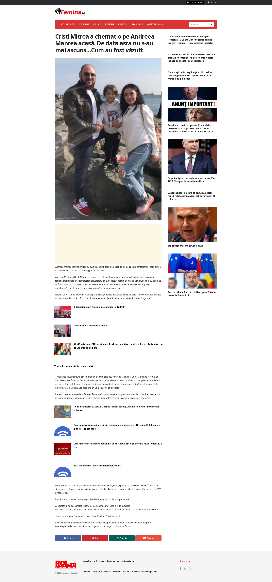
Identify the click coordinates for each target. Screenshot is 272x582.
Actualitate (67, 24)
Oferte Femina (155, 24)
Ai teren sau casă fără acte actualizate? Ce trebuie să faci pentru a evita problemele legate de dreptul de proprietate (191, 57)
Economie (83, 24)
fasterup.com (113, 561)
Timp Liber (137, 24)
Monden (109, 24)
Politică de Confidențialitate (144, 572)
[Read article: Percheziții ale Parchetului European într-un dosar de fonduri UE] (192, 271)
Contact (74, 573)
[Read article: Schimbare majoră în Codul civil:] (192, 224)
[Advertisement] (108, 244)
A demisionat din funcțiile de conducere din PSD (99, 307)
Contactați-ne (196, 2)
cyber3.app (99, 561)
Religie (97, 24)
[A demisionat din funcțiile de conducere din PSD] (62, 316)
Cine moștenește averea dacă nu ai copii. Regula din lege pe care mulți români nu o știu (118, 445)
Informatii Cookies (121, 572)
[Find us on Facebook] (208, 2)
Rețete (122, 24)
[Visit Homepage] (70, 12)
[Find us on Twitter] (216, 2)
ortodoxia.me (128, 561)
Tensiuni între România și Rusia (90, 325)
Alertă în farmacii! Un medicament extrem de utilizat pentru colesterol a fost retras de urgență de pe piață (118, 346)
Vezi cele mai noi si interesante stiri (73, 366)
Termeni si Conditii (101, 572)
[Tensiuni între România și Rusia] (62, 335)
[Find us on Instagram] (212, 2)
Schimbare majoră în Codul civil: (185, 245)
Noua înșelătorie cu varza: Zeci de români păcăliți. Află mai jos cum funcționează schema (117, 408)
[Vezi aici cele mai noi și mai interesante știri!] (62, 475)
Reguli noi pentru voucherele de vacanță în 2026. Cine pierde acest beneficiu (191, 180)
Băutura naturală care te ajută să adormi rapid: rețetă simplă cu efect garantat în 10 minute (191, 196)
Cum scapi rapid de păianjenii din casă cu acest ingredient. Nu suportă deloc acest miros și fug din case (117, 427)
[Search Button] (211, 24)
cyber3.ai (87, 561)
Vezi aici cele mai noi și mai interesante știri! (97, 465)
